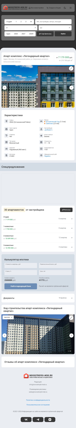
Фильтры (67, 210)
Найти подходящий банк (21, 286)
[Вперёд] (71, 88)
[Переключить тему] (64, 7)
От (7, 28)
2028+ (31, 34)
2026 (16, 34)
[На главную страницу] (15, 9)
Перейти (47, 156)
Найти (63, 34)
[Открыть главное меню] (70, 7)
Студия (9, 22)
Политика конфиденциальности (38, 400)
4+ (31, 22)
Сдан (8, 34)
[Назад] (4, 88)
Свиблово (49, 123)
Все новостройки (37, 8)
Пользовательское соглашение (38, 405)
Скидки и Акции (55, 8)
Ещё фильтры (46, 34)
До (41, 28)
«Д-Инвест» (48, 130)
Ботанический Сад (53, 122)
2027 (23, 34)
